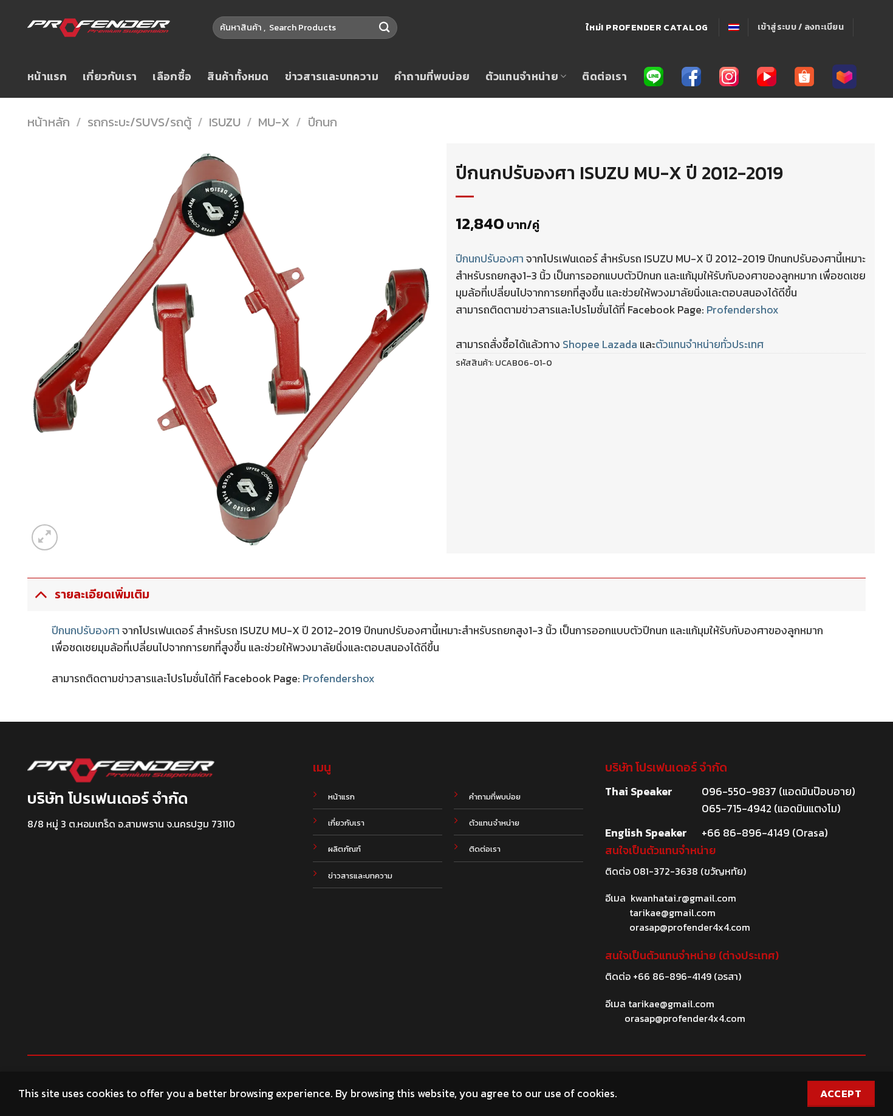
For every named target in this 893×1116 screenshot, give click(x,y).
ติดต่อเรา (604, 76)
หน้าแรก (47, 76)
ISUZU (225, 122)
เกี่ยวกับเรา (110, 76)
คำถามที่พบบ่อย (432, 76)
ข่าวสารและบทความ (331, 76)
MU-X (274, 122)
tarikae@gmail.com (672, 912)
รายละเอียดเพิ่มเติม (102, 594)
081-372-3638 (665, 871)
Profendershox (743, 310)
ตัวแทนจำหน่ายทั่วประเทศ (709, 344)
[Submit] (385, 27)
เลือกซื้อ (171, 76)
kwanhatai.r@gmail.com (683, 898)
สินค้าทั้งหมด (238, 76)
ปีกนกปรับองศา (490, 259)
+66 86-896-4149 (672, 976)
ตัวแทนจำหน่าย (521, 76)
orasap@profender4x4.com (689, 927)
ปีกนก (322, 122)
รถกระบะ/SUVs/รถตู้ (139, 122)
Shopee (581, 344)
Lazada (619, 344)
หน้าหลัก (48, 122)
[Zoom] (45, 537)
